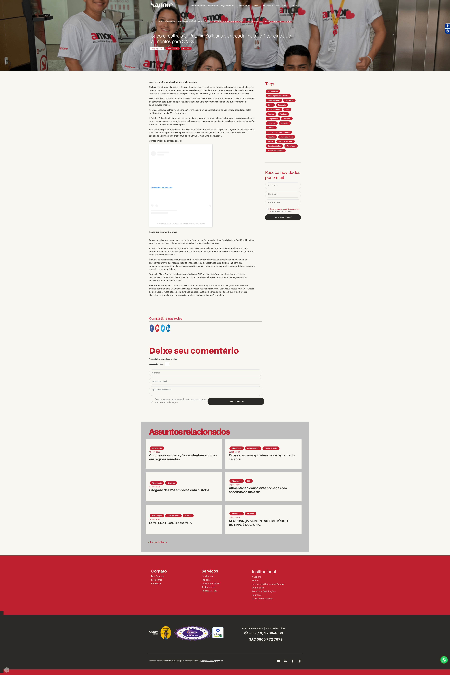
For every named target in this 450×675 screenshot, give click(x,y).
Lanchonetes (208, 576)
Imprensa (156, 583)
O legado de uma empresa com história (179, 490)
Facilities (206, 579)
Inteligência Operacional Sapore (268, 583)
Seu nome (272, 185)
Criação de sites (207, 661)
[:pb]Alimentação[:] (200, 21)
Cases (255, 5)
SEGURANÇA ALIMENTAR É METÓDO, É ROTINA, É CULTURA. (259, 523)
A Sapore (256, 576)
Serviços (212, 5)
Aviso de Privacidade (252, 628)
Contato (295, 5)
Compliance (258, 587)
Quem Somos (196, 5)
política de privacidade (281, 211)
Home (173, 21)
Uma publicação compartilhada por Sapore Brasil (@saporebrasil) (180, 223)
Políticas (256, 579)
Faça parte (281, 5)
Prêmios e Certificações (264, 590)
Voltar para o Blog (156, 542)
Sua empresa (274, 202)
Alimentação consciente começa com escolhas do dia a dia (258, 490)
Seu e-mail (272, 194)
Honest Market (209, 590)
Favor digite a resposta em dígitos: (163, 359)
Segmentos (226, 5)
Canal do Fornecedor (262, 597)
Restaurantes (208, 587)
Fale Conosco (157, 576)
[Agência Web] (218, 661)
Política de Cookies (275, 628)
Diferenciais (242, 5)
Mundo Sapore (184, 21)
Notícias (267, 5)
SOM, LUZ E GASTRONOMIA (170, 523)
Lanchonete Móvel (211, 583)
